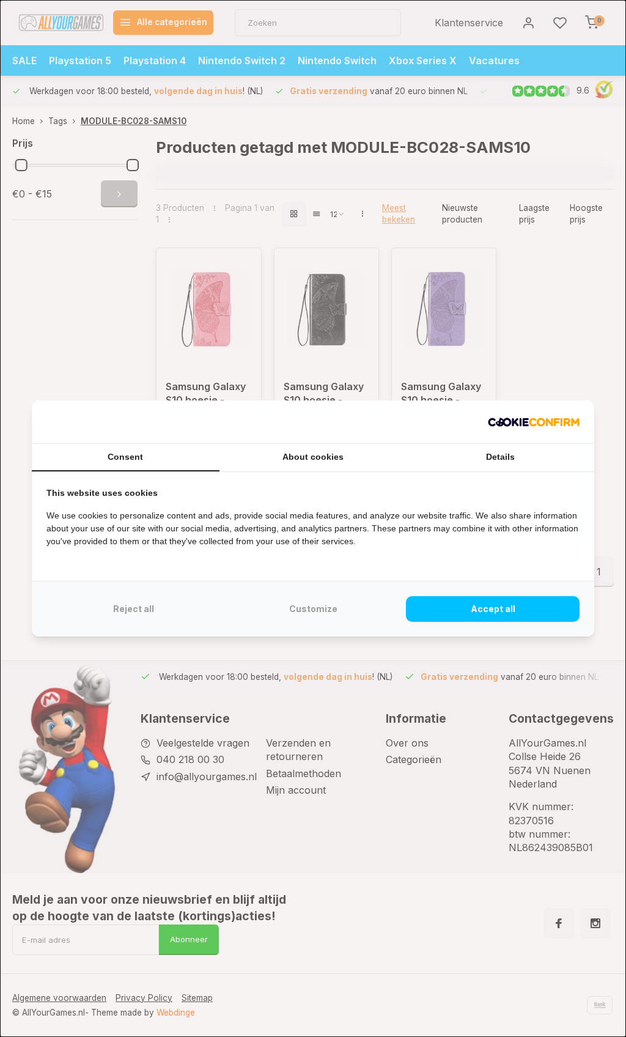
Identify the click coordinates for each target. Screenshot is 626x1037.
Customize (313, 608)
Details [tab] (500, 457)
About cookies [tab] (313, 457)
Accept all (493, 608)
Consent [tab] (125, 457)
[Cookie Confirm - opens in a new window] (534, 422)
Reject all (133, 608)
